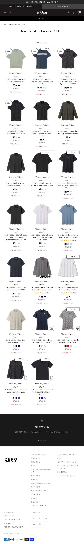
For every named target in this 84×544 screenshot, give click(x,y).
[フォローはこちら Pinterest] (46, 519)
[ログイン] (69, 12)
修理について (35, 476)
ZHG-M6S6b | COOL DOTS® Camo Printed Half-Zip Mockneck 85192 (68, 78)
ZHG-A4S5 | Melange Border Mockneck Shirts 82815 (68, 338)
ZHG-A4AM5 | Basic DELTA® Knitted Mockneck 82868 (42, 285)
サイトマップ (9, 516)
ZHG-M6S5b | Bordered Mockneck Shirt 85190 (16, 129)
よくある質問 (35, 494)
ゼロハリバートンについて (66, 462)
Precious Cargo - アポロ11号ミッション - (67, 467)
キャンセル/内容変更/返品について (42, 471)
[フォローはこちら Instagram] (40, 519)
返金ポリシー (35, 502)
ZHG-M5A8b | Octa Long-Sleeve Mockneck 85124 (16, 181)
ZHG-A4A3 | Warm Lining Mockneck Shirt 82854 (68, 285)
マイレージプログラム (39, 506)
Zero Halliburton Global (66, 476)
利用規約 (34, 498)
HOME (6, 25)
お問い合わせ (35, 462)
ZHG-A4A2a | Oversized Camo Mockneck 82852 (16, 338)
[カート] (78, 12)
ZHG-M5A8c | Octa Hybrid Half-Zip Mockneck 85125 (68, 129)
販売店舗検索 (62, 472)
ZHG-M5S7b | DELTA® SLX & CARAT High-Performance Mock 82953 (42, 234)
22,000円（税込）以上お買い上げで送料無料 (42, 2)
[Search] (10, 12)
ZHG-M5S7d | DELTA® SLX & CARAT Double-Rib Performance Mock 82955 (16, 234)
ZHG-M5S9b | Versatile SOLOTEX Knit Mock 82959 (42, 181)
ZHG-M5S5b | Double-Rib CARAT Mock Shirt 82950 (68, 233)
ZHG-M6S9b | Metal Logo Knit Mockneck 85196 (16, 77)
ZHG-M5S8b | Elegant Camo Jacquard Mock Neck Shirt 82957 (68, 182)
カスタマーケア (36, 458)
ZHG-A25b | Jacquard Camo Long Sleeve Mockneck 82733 (16, 388)
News (59, 458)
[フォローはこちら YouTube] (34, 525)
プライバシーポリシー (12, 520)
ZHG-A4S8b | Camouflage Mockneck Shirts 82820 (42, 338)
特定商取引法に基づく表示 (13, 527)
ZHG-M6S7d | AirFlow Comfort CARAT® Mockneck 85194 (42, 78)
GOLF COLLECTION (63, 6)
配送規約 (34, 466)
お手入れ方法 (35, 487)
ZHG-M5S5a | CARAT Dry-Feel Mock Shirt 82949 (16, 285)
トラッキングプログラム (39, 491)
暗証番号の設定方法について (41, 483)
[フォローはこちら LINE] (40, 525)
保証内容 (34, 479)
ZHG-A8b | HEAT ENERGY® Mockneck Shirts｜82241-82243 (42, 388)
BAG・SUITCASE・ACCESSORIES (21, 6)
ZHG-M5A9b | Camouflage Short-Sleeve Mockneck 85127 (42, 130)
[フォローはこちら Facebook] (34, 519)
